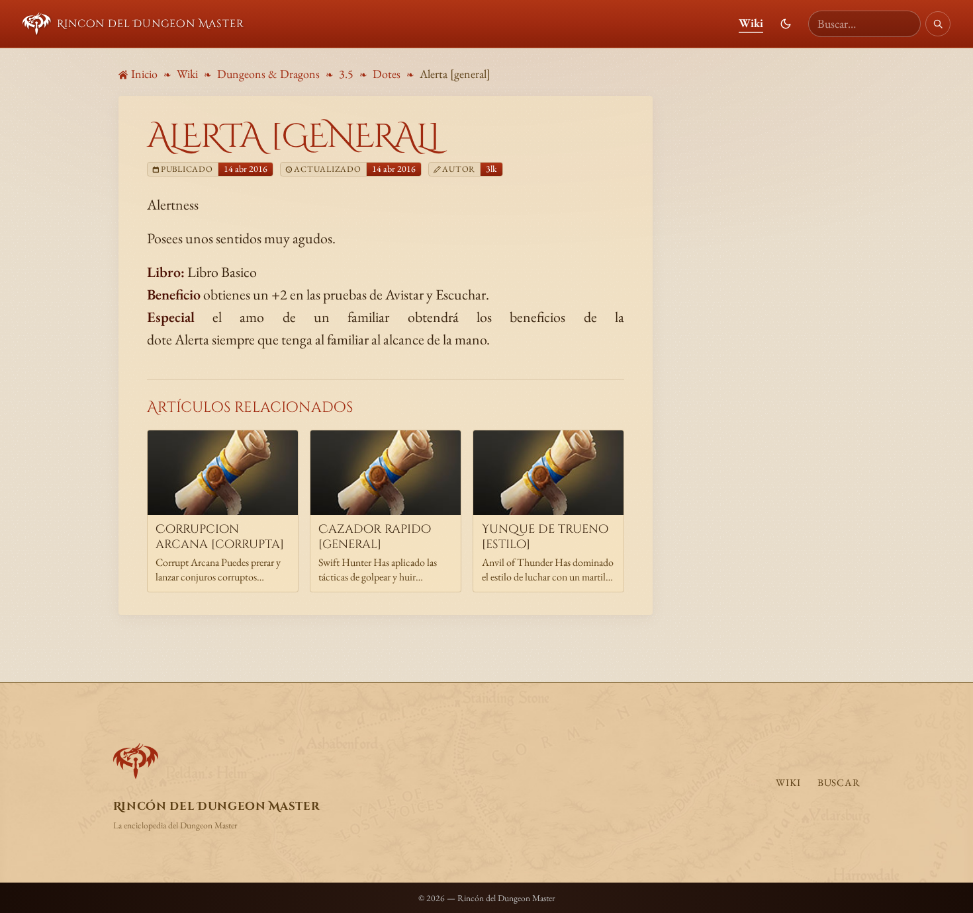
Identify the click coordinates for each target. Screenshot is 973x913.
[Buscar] (937, 23)
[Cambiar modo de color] (785, 24)
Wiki (751, 22)
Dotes (386, 73)
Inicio (144, 73)
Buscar (838, 782)
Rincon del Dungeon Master (150, 24)
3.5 (346, 73)
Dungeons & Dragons (268, 73)
